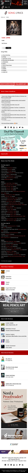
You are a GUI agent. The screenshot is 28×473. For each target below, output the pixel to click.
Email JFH (16, 457)
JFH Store (4, 460)
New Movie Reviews (7, 353)
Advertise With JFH (15, 459)
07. (6, 65)
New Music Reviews (7, 267)
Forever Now (8, 278)
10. (3, 70)
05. (4, 61)
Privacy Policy (23, 471)
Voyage (7, 284)
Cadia (7, 17)
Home (25, 460)
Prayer (15, 460)
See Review (4, 43)
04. (7, 60)
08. (3, 67)
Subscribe (20, 460)
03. (6, 58)
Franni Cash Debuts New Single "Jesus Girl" (10, 104)
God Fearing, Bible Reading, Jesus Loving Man (16, 336)
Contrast (7, 341)
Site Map (21, 457)
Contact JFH (10, 457)
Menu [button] (6, 7)
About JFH (4, 457)
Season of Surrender (10, 289)
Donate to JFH (10, 460)
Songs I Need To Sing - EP (11, 324)
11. (4, 72)
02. (3, 56)
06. (3, 63)
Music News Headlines (8, 91)
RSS (17, 123)
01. (5, 55)
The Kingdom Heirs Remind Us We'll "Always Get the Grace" (14, 114)
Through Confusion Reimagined (13, 330)
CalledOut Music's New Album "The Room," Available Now (13, 107)
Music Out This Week (7, 161)
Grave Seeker (9, 347)
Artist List (3, 17)
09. (3, 68)
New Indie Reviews (7, 319)
